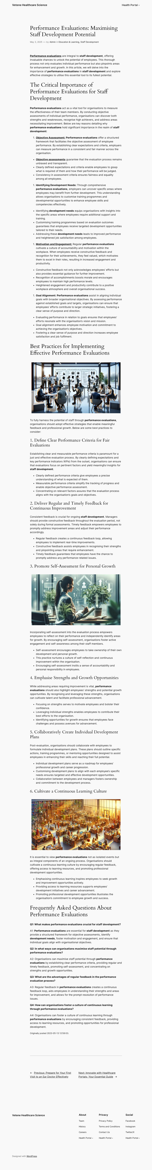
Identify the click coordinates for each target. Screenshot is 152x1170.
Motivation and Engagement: (54, 244)
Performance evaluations (45, 55)
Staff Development (89, 42)
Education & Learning (69, 42)
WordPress (32, 1156)
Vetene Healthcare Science (29, 5)
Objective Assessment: (50, 137)
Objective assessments (50, 159)
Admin (53, 42)
